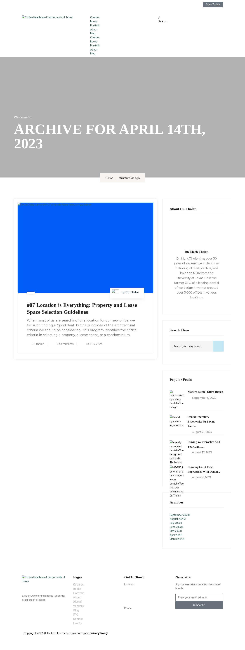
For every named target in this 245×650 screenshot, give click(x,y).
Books (93, 21)
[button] (190, 17)
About (93, 29)
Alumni (77, 601)
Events (77, 623)
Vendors (78, 606)
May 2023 (176, 530)
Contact (78, 619)
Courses (95, 17)
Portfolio (95, 25)
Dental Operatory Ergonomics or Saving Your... (201, 421)
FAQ (75, 614)
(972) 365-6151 (134, 615)
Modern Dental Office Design (205, 391)
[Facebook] (94, 6)
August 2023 (178, 518)
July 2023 (176, 523)
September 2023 (180, 515)
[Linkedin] (113, 6)
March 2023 (177, 539)
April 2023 (176, 535)
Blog (92, 33)
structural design (129, 178)
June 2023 (176, 527)
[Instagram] (104, 6)
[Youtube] (123, 6)
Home (109, 178)
